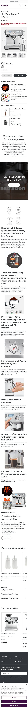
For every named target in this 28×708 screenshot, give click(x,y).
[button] (22, 5)
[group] (3, 55)
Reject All (14, 701)
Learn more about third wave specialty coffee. (14, 155)
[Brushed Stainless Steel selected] (2, 67)
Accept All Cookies (14, 705)
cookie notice (10, 694)
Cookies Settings (14, 697)
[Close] (26, 684)
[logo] (4, 5)
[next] (24, 39)
